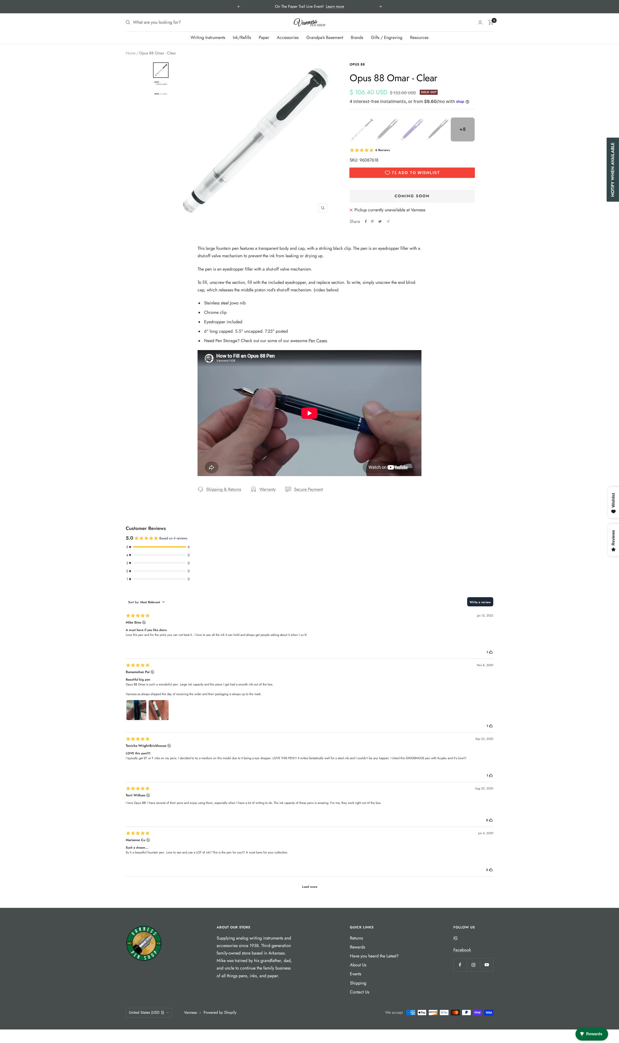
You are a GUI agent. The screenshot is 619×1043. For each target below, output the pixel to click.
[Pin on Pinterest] (372, 221)
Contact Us (359, 992)
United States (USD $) (146, 1012)
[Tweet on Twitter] (380, 221)
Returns (356, 938)
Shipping (358, 983)
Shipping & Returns (223, 489)
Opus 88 (357, 64)
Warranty (267, 489)
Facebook (462, 950)
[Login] (480, 22)
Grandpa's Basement (324, 37)
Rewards (357, 947)
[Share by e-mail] (388, 221)
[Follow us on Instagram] (473, 964)
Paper (264, 37)
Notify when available (613, 169)
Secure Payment (308, 489)
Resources (419, 37)
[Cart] (490, 22)
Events (355, 974)
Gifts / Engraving (386, 37)
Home (130, 53)
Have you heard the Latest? (374, 956)
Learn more (335, 6)
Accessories (288, 37)
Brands (357, 37)
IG (455, 938)
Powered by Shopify (220, 1012)
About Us (358, 965)
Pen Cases (318, 341)
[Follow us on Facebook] (460, 964)
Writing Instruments (208, 37)
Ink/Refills (242, 37)
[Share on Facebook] (366, 221)
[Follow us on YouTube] (486, 964)
